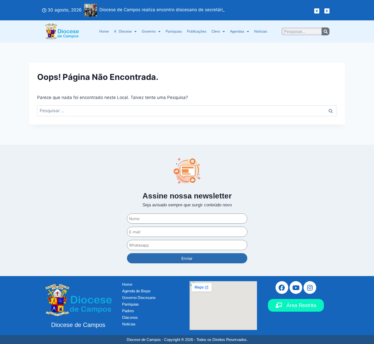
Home (104, 31)
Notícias (260, 31)
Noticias (129, 324)
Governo (149, 31)
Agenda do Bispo (136, 291)
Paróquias (174, 31)
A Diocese (123, 31)
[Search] (325, 31)
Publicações (196, 31)
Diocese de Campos (78, 324)
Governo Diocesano (138, 297)
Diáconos (130, 317)
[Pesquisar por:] (187, 110)
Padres (128, 311)
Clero (215, 31)
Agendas (237, 31)
